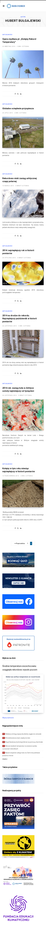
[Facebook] (15, 94)
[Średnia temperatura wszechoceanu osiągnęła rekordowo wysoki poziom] (23, 712)
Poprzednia (20, 543)
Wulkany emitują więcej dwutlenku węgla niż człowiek (22, 734)
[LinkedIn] (20, 94)
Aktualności (7, 34)
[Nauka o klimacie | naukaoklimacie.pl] (16, 6)
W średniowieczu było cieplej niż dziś (16, 738)
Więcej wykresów (8, 718)
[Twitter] (18, 94)
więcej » (5, 759)
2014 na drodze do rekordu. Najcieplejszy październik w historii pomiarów (19, 318)
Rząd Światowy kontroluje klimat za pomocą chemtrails (23, 742)
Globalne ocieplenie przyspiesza (18, 108)
